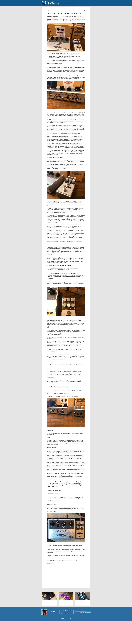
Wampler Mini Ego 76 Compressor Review (82, 602)
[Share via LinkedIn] (52, 582)
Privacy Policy (70, 618)
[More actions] (84, 10)
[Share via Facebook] (47, 582)
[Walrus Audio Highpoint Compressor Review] (66, 596)
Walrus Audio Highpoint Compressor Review (65, 602)
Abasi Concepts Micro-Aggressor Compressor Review (48, 602)
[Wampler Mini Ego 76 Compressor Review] (82, 596)
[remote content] (66, 572)
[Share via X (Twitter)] (49, 582)
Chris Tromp (69, 610)
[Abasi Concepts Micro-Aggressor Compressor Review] (49, 596)
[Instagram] (61, 613)
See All (89, 589)
